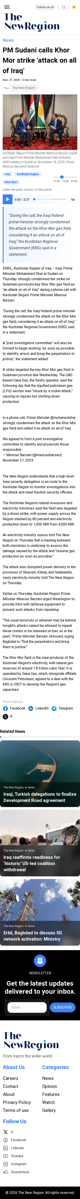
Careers (10, 1078)
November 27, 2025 (18, 460)
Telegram (66, 708)
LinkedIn (42, 708)
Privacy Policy (17, 1102)
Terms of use (16, 1110)
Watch (48, 1102)
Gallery (49, 1110)
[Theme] (74, 7)
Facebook (17, 708)
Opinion (49, 1086)
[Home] (40, 22)
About (9, 1094)
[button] (7, 199)
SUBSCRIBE (62, 1007)
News (8, 40)
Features (51, 1094)
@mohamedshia (62, 418)
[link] (40, 773)
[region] (40, 199)
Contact (10, 1086)
